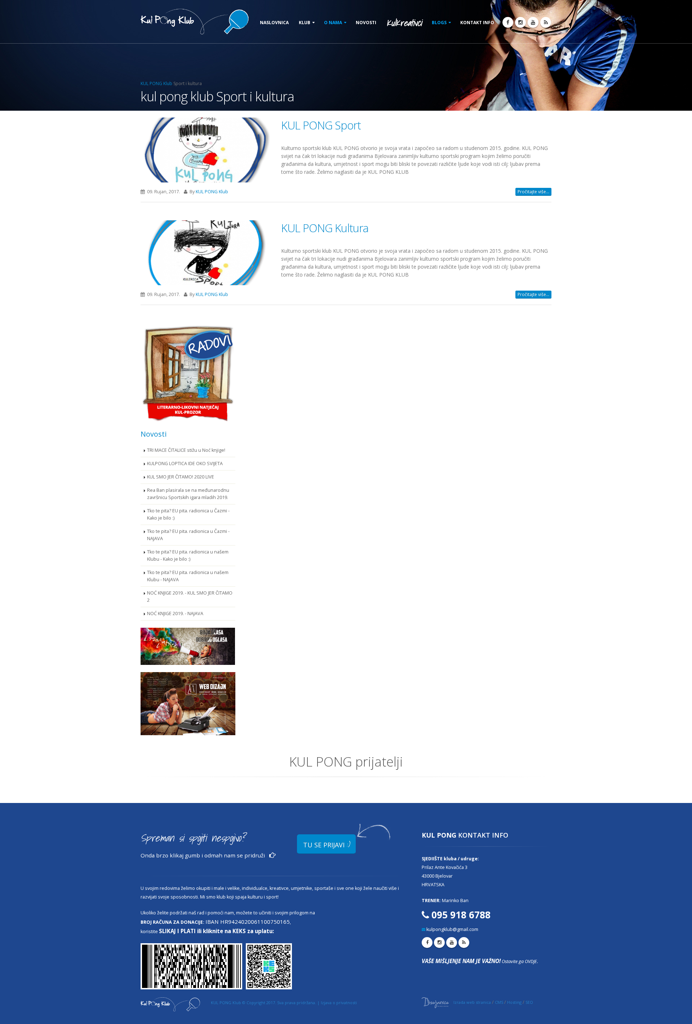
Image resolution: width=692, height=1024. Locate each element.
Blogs (439, 22)
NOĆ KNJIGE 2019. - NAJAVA (175, 613)
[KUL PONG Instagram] (520, 22)
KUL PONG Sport (321, 125)
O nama (333, 22)
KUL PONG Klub (156, 83)
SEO (529, 1002)
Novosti (366, 22)
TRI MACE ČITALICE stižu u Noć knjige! (186, 450)
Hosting (514, 1002)
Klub (304, 22)
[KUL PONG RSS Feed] (545, 22)
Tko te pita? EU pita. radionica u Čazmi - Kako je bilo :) (188, 514)
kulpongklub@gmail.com (452, 929)
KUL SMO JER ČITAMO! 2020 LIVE (180, 477)
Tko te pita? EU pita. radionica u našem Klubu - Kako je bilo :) (188, 555)
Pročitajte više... (533, 192)
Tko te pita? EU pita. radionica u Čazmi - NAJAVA (188, 535)
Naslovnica (274, 22)
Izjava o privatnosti (339, 1002)
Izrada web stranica (472, 1002)
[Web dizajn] (188, 703)
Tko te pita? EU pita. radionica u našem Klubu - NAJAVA (188, 576)
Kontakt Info (477, 22)
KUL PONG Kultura (324, 227)
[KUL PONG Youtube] (533, 22)
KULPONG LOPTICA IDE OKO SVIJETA (185, 463)
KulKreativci (404, 23)
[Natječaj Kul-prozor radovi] (188, 372)
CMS (499, 1002)
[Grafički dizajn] (188, 646)
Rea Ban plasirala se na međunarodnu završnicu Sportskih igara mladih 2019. (188, 493)
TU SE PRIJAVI (326, 844)
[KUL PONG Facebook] (507, 22)
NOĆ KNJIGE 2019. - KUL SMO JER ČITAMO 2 (189, 596)
